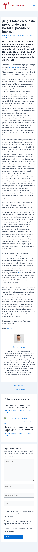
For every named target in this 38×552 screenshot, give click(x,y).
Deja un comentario (9, 35)
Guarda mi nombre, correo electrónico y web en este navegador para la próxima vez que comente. (19, 514)
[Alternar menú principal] (34, 5)
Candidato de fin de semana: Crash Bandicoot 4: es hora (17, 406)
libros (19, 273)
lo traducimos (14, 67)
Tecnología (21, 410)
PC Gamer (10, 328)
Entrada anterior (19, 385)
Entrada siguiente (19, 389)
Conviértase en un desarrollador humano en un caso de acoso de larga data (18, 429)
